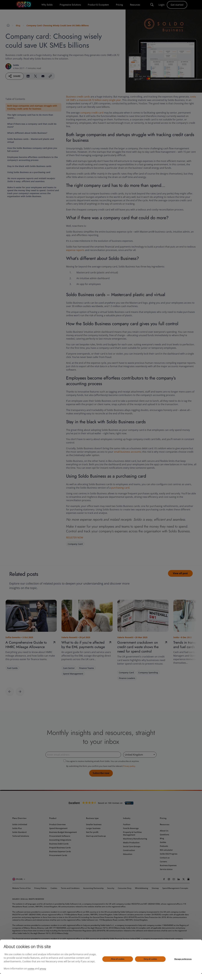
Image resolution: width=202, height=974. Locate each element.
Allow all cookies (117, 959)
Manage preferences (183, 959)
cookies (31, 968)
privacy (43, 968)
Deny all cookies (150, 959)
